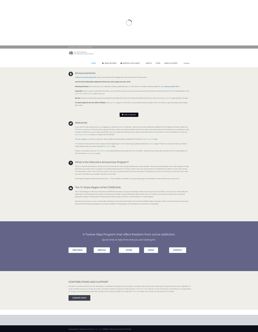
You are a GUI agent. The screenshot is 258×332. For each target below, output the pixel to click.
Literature (150, 139)
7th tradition (101, 151)
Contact (90, 93)
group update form (172, 86)
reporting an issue (81, 134)
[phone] (188, 328)
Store (114, 103)
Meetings (81, 129)
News (152, 144)
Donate (93, 153)
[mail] (185, 328)
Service (168, 98)
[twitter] (182, 328)
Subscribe (78, 93)
